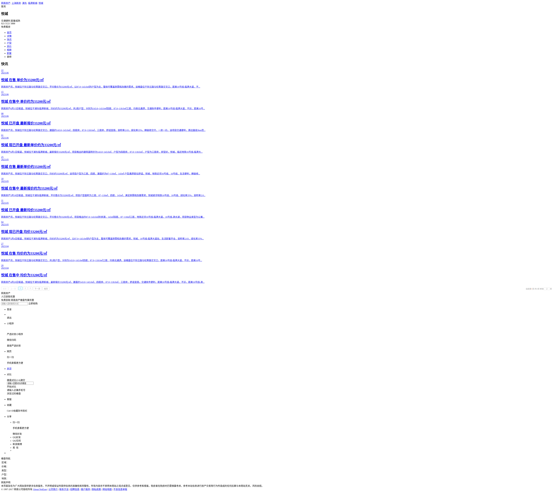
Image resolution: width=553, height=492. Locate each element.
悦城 (41, 3)
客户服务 (85, 489)
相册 (9, 50)
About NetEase (40, 489)
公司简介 (53, 489)
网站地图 (107, 489)
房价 (9, 46)
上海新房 (16, 3)
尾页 (46, 289)
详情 (9, 36)
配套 (9, 53)
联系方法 (64, 489)
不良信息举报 (120, 489)
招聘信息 (74, 489)
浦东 (24, 3)
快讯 (9, 39)
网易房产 (5, 3)
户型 (9, 43)
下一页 (37, 289)
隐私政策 (96, 489)
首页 (9, 32)
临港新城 (32, 3)
